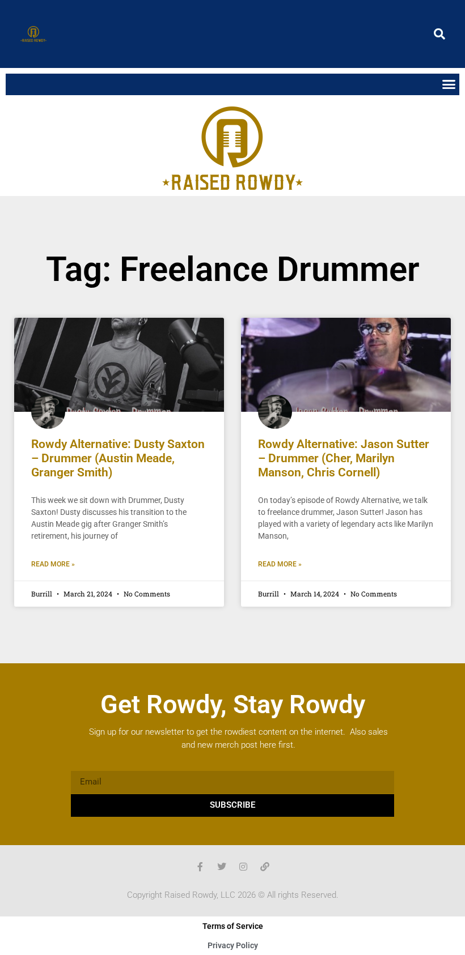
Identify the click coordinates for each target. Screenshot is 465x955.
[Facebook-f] (200, 866)
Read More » (53, 564)
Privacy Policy (233, 945)
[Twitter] (221, 866)
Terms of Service (232, 926)
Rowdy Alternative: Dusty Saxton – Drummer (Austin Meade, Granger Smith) (118, 458)
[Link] (264, 866)
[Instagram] (243, 866)
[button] (439, 34)
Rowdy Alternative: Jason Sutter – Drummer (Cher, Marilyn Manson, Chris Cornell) (343, 458)
